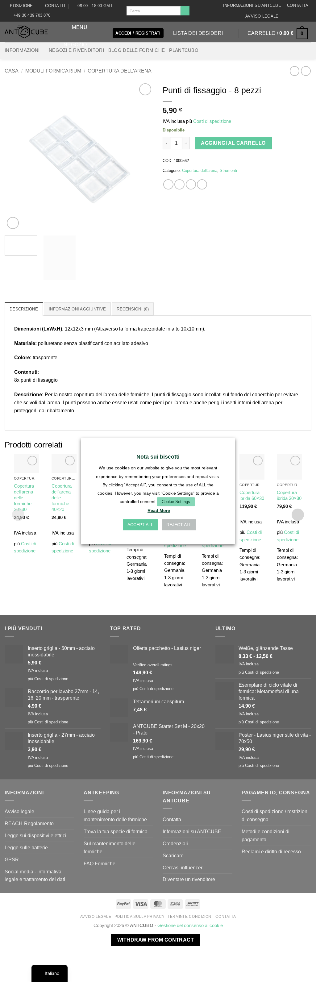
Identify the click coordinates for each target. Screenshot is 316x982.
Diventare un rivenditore (189, 879)
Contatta (297, 5)
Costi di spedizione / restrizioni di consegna (275, 815)
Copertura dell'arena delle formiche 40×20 (62, 498)
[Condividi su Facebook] (168, 184)
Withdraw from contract (155, 939)
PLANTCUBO (183, 50)
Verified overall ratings (153, 665)
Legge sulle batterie (26, 847)
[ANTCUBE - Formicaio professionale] (26, 32)
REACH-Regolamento (29, 823)
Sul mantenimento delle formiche (109, 847)
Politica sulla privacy (139, 916)
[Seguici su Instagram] (290, 16)
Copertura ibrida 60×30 (251, 495)
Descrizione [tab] (24, 309)
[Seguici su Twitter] (302, 16)
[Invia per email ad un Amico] (191, 184)
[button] (74, 27)
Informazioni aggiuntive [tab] (77, 309)
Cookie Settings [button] (176, 501)
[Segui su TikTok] (296, 16)
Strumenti (228, 170)
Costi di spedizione (212, 121)
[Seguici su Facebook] (284, 16)
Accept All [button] (140, 524)
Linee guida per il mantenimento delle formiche (115, 815)
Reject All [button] (179, 524)
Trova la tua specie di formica (116, 831)
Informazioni (22, 50)
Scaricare (173, 855)
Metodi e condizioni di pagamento (265, 835)
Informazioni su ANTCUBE (252, 5)
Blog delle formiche (136, 50)
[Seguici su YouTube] (308, 16)
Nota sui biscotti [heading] (158, 457)
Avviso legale (261, 16)
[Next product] (294, 71)
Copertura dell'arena (120, 70)
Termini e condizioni (190, 916)
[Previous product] (305, 71)
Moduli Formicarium (53, 70)
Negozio (75, 44)
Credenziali (175, 843)
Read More (159, 510)
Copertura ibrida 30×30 (289, 495)
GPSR (12, 859)
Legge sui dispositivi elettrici (35, 835)
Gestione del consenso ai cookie (190, 925)
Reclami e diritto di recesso (271, 851)
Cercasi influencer (182, 867)
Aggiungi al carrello (233, 143)
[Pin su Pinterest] (202, 184)
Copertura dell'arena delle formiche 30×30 (24, 498)
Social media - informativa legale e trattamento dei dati (35, 875)
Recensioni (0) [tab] (133, 309)
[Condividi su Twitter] (179, 184)
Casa (12, 70)
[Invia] (185, 10)
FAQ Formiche (99, 863)
